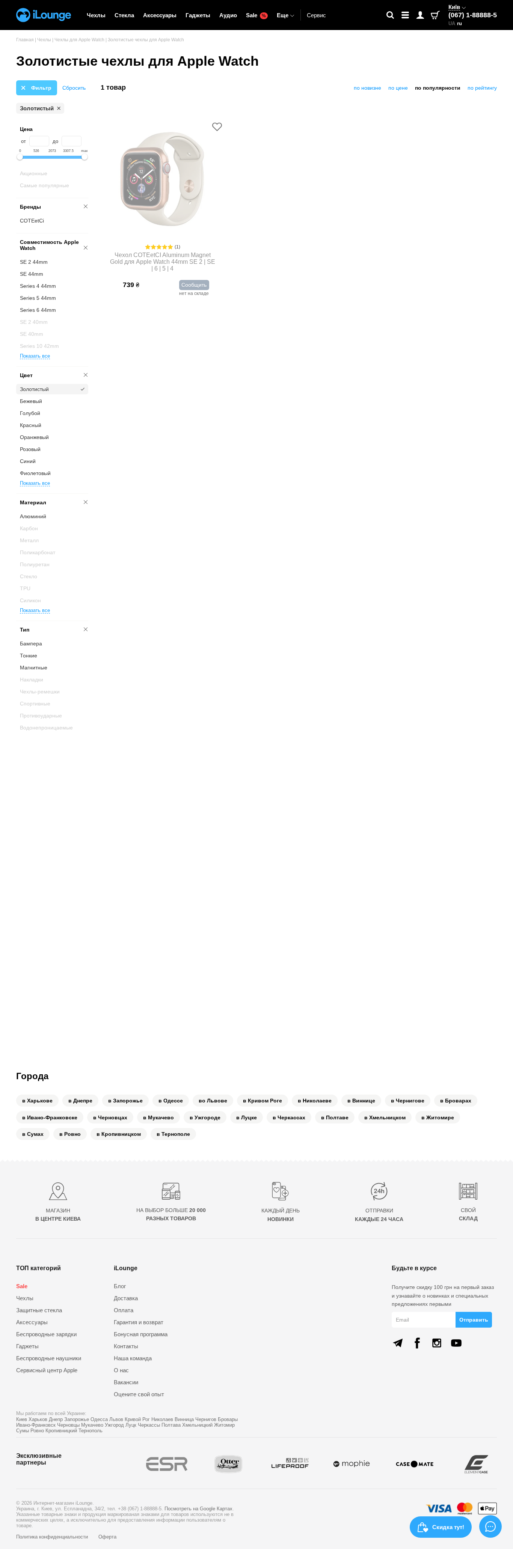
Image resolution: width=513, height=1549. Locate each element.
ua (451, 23)
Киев (21, 1419)
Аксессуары (160, 15)
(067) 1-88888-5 (472, 15)
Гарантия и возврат (138, 1322)
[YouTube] (456, 1343)
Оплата (123, 1310)
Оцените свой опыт (139, 1394)
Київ (454, 7)
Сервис (316, 15)
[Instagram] (437, 1343)
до (55, 141)
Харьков (38, 1419)
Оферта (107, 1537)
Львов (116, 1419)
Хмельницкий (197, 1425)
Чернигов (205, 1419)
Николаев (162, 1419)
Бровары (228, 1419)
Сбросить (74, 88)
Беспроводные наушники (48, 1358)
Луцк (130, 1425)
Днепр (56, 1419)
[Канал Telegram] (398, 1343)
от (23, 141)
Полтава (171, 1425)
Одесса (99, 1419)
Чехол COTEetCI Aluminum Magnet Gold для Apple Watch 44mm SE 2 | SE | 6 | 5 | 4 (162, 262)
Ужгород (114, 1425)
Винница (184, 1419)
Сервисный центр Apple (46, 1370)
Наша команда (133, 1358)
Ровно (37, 1430)
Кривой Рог (137, 1419)
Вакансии (126, 1382)
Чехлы (96, 15)
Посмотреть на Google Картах (198, 1508)
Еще (282, 15)
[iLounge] (43, 15)
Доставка (126, 1298)
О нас (121, 1370)
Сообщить (194, 285)
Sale (256, 15)
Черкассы (149, 1425)
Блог (120, 1286)
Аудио (228, 15)
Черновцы (68, 1425)
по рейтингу (482, 88)
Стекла (124, 15)
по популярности (437, 88)
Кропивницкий (61, 1430)
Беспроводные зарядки (46, 1334)
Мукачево (92, 1425)
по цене (398, 88)
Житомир (224, 1425)
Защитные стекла (39, 1310)
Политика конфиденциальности (52, 1537)
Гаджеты (198, 15)
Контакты (126, 1346)
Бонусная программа (140, 1334)
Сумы (22, 1430)
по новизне (367, 88)
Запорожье (76, 1419)
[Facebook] (417, 1343)
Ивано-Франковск (36, 1425)
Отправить (473, 1320)
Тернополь (90, 1430)
